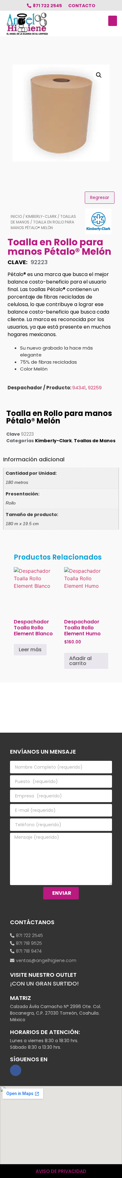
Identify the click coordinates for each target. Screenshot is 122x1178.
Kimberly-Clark (41, 216)
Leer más (30, 649)
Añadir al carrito (80, 661)
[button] (112, 21)
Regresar (99, 197)
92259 (95, 387)
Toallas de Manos (94, 441)
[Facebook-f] (15, 1070)
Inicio (16, 216)
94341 (79, 387)
